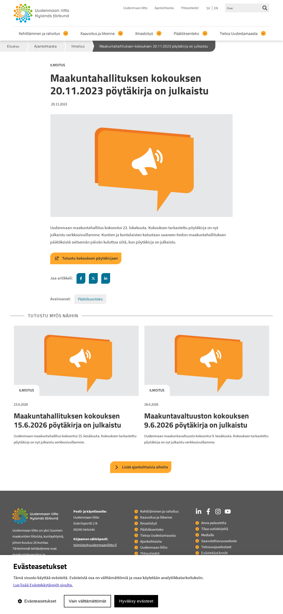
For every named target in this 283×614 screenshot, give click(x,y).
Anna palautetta (213, 522)
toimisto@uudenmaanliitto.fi (95, 545)
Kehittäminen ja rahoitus (39, 33)
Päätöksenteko (186, 33)
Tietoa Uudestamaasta (239, 33)
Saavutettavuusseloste (219, 540)
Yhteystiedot (190, 7)
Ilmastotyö (144, 33)
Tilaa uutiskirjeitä (214, 528)
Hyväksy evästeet (136, 601)
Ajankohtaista (164, 7)
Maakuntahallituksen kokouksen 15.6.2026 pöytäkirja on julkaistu (67, 420)
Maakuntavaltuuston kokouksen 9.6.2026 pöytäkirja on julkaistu (196, 420)
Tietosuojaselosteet (216, 546)
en (216, 8)
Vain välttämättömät (87, 601)
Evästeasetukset (40, 601)
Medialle (207, 534)
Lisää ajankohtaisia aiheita (145, 467)
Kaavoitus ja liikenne (97, 33)
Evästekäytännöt (214, 552)
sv (208, 8)
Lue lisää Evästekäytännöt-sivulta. (43, 584)
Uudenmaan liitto (135, 7)
